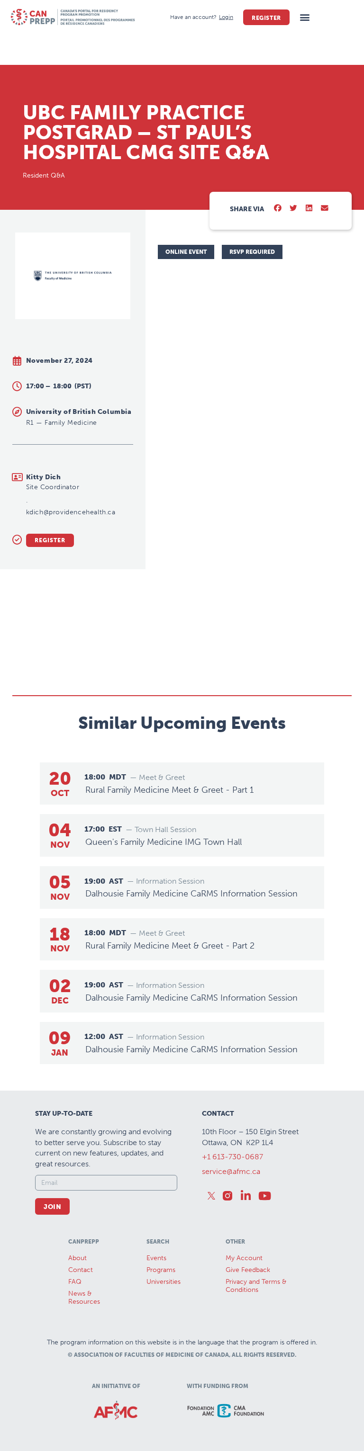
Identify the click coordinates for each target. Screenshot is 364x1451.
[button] (305, 17)
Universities (163, 1282)
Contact (80, 1270)
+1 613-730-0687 (232, 1156)
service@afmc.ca (231, 1171)
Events (156, 1258)
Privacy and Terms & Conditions (256, 1286)
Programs (160, 1270)
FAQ (75, 1282)
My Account (244, 1258)
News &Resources (84, 1298)
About (77, 1258)
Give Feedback (248, 1270)
